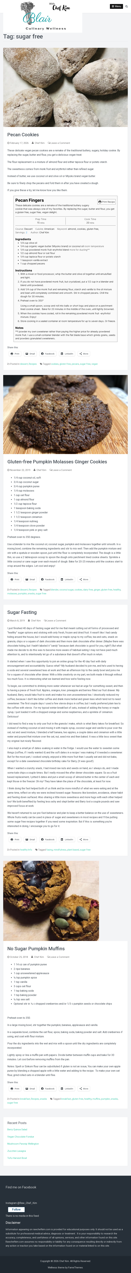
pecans (75, 364)
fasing (49, 849)
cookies (55, 364)
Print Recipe (108, 201)
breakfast (25, 1099)
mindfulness (60, 849)
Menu (118, 6)
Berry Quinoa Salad (17, 1129)
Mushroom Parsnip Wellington (23, 1143)
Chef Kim (40, 143)
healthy (117, 589)
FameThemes (75, 1267)
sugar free (85, 364)
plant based (73, 849)
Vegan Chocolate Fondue (20, 1136)
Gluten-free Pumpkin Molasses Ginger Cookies (57, 461)
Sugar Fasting (22, 612)
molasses (12, 593)
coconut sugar (66, 589)
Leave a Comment (60, 143)
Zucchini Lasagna (16, 1151)
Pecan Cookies (23, 134)
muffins (96, 1099)
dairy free (88, 589)
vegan (95, 364)
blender (54, 589)
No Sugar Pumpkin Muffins (36, 948)
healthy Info (26, 849)
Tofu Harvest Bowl (17, 1158)
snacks (31, 593)
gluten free (65, 364)
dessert (24, 364)
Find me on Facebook (21, 1187)
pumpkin (22, 593)
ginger (97, 589)
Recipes (33, 364)
